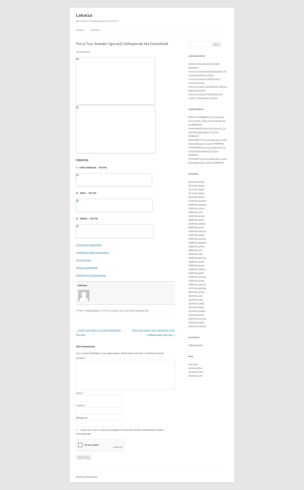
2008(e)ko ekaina (196, 265)
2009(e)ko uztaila (196, 215)
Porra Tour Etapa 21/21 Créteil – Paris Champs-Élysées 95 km (206, 120)
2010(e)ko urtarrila (197, 200)
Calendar (95, 30)
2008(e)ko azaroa (196, 246)
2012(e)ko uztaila (196, 181)
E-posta (81, 405)
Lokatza (84, 15)
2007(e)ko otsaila (196, 322)
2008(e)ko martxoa (197, 276)
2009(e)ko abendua (197, 204)
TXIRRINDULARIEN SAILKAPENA (92, 252)
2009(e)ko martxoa (197, 231)
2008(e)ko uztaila (196, 261)
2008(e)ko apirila (196, 272)
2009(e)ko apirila (196, 227)
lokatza (82, 285)
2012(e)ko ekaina (196, 185)
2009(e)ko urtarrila (197, 238)
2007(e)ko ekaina (196, 307)
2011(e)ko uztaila (196, 189)
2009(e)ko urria (195, 212)
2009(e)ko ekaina (196, 219)
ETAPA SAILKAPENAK (87, 267)
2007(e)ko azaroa (196, 291)
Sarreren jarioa (195, 367)
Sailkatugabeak (93, 310)
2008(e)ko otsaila (196, 280)
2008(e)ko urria (195, 250)
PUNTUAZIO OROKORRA (88, 245)
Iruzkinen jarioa (195, 371)
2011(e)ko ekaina (196, 193)
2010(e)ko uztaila (196, 196)
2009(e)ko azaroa (196, 208)
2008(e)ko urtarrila (197, 284)
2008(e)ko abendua (197, 242)
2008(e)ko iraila (195, 253)
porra (122, 310)
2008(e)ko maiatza (197, 269)
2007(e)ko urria (195, 295)
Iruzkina (81, 357)
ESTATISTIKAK (83, 260)
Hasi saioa (193, 364)
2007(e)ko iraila (195, 299)
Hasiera (80, 30)
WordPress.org (195, 375)
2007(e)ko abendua (197, 288)
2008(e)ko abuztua (197, 257)
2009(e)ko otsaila (196, 234)
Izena (80, 393)
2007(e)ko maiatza (197, 310)
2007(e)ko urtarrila (197, 326)
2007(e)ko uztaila (196, 303)
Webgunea (81, 417)
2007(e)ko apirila (196, 314)
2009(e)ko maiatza (197, 223)
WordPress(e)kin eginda (86, 476)
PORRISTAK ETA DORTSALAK (91, 275)
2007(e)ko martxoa (197, 318)
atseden (114, 310)
